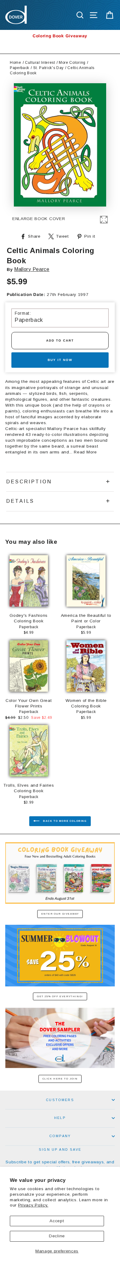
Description (29, 481)
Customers (60, 1100)
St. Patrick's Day (48, 68)
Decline (57, 1236)
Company (60, 1136)
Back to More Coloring (64, 821)
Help (60, 1118)
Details (20, 501)
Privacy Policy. (33, 1205)
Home (15, 62)
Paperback (19, 68)
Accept (57, 1221)
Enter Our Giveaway (60, 913)
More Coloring (72, 62)
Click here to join (60, 1078)
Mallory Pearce (32, 269)
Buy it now (60, 360)
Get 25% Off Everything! (60, 996)
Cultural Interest (40, 62)
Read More (85, 452)
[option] (60, 36)
